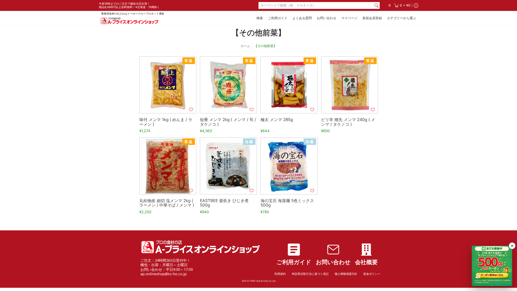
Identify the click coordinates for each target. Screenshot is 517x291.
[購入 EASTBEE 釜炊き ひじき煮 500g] (228, 166)
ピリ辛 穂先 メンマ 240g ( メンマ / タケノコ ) (348, 122)
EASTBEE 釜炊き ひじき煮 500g (224, 203)
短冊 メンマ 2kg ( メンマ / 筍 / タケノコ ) (228, 122)
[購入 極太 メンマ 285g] (289, 85)
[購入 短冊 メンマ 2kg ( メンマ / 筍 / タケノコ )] (228, 85)
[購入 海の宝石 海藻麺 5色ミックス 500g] (289, 166)
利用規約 (280, 274)
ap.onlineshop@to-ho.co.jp (163, 273)
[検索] (376, 5)
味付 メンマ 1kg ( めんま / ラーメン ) (165, 122)
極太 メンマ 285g (277, 119)
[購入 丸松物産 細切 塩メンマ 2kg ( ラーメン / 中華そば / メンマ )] (168, 166)
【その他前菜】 (265, 46)
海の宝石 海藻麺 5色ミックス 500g (287, 203)
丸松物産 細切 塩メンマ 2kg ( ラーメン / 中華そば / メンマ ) (166, 203)
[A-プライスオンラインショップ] (129, 20)
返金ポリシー (371, 274)
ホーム (245, 46)
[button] (402, 5)
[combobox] (315, 5)
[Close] (512, 245)
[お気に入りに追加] (191, 109)
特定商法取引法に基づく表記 (310, 274)
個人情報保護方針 (346, 274)
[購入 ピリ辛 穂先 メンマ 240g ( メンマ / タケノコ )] (349, 85)
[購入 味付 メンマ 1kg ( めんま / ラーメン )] (168, 85)
